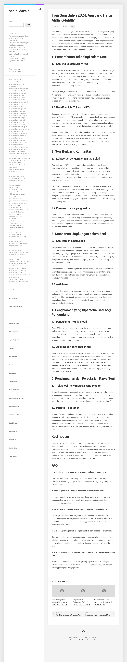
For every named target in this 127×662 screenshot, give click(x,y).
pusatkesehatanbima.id (16, 144)
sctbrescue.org (13, 270)
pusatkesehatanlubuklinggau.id (18, 136)
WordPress (82, 640)
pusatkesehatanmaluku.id (17, 111)
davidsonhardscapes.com (17, 192)
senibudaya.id (13, 158)
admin (67, 26)
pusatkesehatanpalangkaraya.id (19, 149)
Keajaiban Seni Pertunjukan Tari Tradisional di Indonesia (81, 602)
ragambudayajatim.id (15, 156)
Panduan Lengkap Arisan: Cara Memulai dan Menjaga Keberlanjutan (18, 38)
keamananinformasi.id (16, 279)
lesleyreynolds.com (15, 248)
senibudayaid (19, 11)
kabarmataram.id (14, 230)
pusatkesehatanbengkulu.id (17, 109)
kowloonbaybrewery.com (17, 254)
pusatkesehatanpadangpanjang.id (19, 129)
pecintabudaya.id (23, 153)
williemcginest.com (15, 187)
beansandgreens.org (15, 234)
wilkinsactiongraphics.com (17, 194)
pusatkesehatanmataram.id (17, 142)
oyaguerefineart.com (15, 207)
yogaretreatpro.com (15, 266)
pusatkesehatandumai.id (16, 131)
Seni (72, 26)
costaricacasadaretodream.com (19, 261)
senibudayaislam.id (15, 162)
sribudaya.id (13, 171)
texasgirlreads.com (15, 185)
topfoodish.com (14, 243)
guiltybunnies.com (14, 196)
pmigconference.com (16, 245)
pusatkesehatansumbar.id (17, 97)
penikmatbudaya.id (24, 158)
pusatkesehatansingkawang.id (18, 147)
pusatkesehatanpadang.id (17, 124)
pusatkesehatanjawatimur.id (17, 93)
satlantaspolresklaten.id (16, 176)
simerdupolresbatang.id (16, 174)
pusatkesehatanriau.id (16, 104)
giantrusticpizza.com (15, 272)
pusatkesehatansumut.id (16, 95)
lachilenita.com (13, 257)
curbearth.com (13, 239)
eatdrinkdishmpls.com (16, 180)
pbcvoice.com (24, 210)
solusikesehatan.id (15, 79)
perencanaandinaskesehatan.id (18, 88)
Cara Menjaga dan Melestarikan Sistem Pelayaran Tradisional (59, 602)
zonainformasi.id (14, 281)
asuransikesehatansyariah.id (18, 82)
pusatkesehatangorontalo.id (18, 115)
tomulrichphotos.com (16, 250)
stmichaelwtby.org (14, 277)
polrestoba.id (13, 219)
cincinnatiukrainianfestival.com (18, 203)
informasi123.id (25, 281)
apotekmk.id (21, 151)
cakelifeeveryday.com (15, 232)
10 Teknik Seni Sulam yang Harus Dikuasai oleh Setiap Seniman (103, 602)
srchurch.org (23, 270)
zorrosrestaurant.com (16, 189)
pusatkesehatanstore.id (16, 84)
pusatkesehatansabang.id (17, 118)
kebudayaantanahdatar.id (17, 165)
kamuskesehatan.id (15, 225)
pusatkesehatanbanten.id (17, 91)
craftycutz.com (14, 183)
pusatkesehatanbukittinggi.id (18, 127)
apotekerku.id (13, 151)
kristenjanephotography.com (18, 268)
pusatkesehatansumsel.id (17, 100)
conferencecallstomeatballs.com (19, 275)
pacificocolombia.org (16, 241)
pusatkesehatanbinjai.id (16, 122)
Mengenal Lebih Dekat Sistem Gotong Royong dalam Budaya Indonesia (18, 49)
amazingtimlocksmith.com (17, 212)
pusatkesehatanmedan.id (17, 120)
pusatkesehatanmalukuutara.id (18, 113)
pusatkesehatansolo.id (16, 138)
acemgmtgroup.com (15, 198)
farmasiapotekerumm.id (16, 228)
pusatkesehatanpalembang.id (18, 133)
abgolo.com (22, 257)
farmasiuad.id (13, 153)
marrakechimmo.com (16, 214)
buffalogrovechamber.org (17, 178)
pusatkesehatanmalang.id (17, 140)
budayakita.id (27, 156)
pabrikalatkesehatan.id (16, 86)
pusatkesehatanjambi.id (16, 106)
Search (11, 21)
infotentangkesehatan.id (16, 221)
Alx (95, 640)
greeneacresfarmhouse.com (18, 201)
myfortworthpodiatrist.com (17, 263)
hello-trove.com (24, 243)
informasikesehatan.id (16, 223)
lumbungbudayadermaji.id (17, 160)
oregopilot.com (14, 259)
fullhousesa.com (14, 205)
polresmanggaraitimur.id (16, 216)
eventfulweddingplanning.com (18, 252)
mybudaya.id (13, 167)
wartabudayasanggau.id (16, 169)
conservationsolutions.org (17, 237)
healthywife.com (14, 210)
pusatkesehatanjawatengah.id (18, 102)
